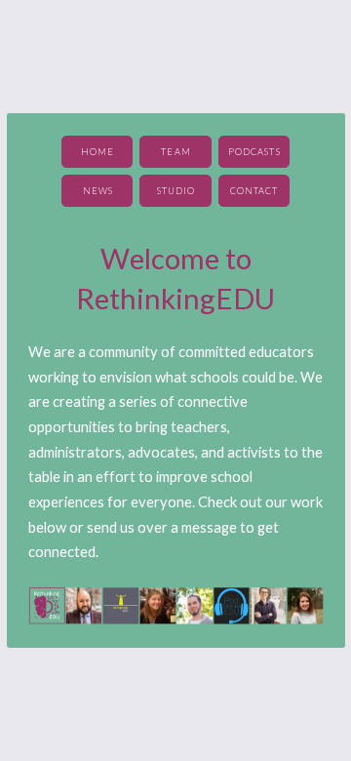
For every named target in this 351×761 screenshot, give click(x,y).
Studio (176, 190)
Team (175, 151)
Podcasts (254, 151)
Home (97, 151)
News (98, 190)
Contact (254, 190)
